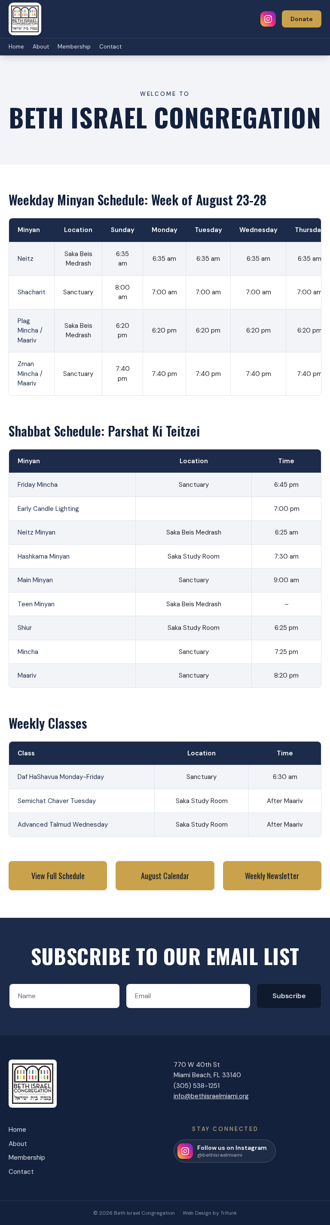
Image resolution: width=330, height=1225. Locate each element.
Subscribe (289, 995)
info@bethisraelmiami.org (211, 1096)
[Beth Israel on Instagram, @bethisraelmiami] (268, 19)
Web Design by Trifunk (210, 1213)
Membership (74, 46)
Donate (301, 19)
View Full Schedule (58, 875)
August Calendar (165, 875)
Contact (110, 46)
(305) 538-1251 (197, 1085)
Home (16, 46)
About (41, 46)
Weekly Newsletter (272, 875)
